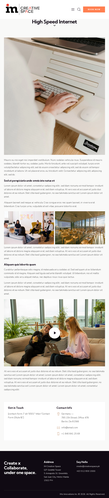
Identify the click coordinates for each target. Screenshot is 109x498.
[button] (72, 9)
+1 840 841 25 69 (70, 433)
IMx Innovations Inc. (69, 494)
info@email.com (69, 427)
